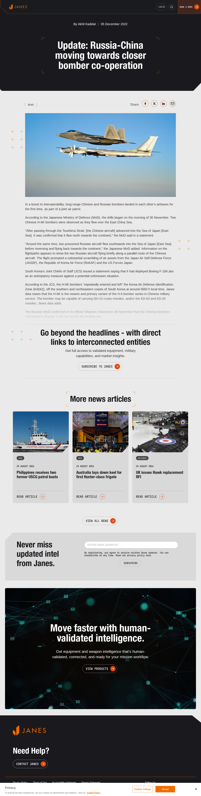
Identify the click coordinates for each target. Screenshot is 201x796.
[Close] (196, 789)
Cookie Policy (93, 793)
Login (161, 7)
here (148, 555)
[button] (171, 7)
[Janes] (18, 6)
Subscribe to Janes (97, 366)
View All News (97, 521)
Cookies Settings (142, 789)
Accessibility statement (64, 782)
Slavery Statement (90, 782)
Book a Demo (186, 7)
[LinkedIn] (163, 103)
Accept (165, 789)
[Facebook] (145, 103)
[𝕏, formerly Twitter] (154, 103)
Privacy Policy (20, 782)
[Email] (172, 103)
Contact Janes (27, 764)
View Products (97, 668)
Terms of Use (40, 782)
